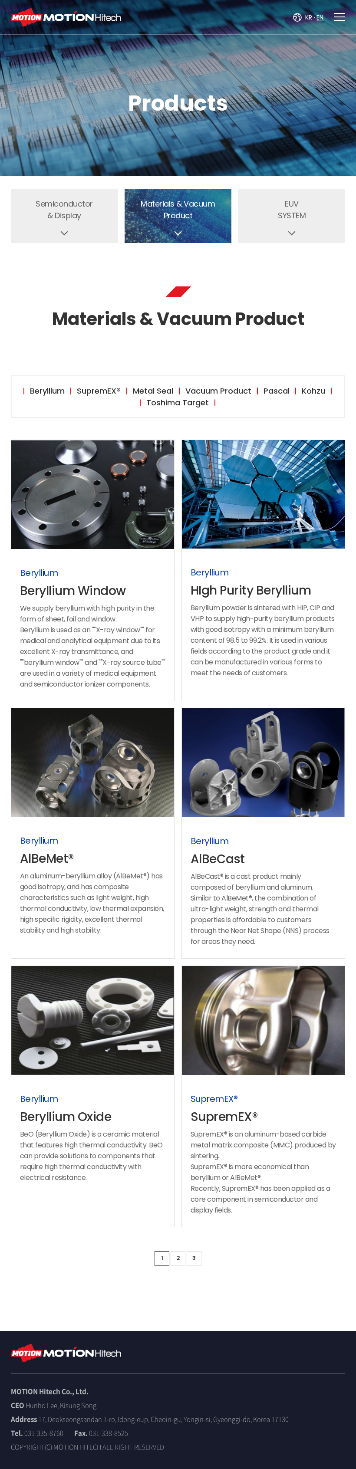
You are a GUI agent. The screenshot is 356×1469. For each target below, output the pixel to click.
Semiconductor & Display (64, 209)
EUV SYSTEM (292, 209)
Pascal (277, 390)
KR (308, 17)
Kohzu (313, 390)
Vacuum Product (218, 390)
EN (319, 17)
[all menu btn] (339, 17)
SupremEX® (99, 390)
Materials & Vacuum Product (178, 209)
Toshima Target (177, 402)
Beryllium (47, 390)
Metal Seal (153, 390)
